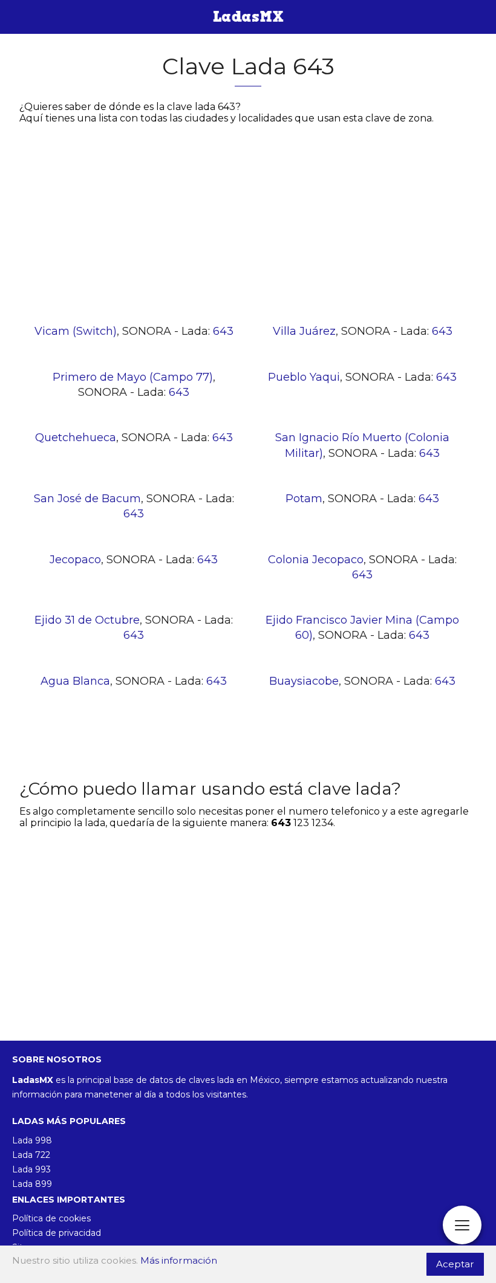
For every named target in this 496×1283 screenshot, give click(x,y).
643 (223, 331)
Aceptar (455, 1264)
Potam (304, 498)
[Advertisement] (248, 227)
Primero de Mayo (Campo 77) (133, 377)
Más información (178, 1260)
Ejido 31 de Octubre (87, 620)
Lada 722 (31, 1154)
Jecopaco (75, 559)
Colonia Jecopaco (316, 559)
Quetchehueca (75, 437)
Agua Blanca (75, 681)
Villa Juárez (304, 331)
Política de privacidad (56, 1232)
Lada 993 (31, 1169)
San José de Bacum (87, 498)
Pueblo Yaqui (304, 377)
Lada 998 (32, 1140)
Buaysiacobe (304, 681)
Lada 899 (32, 1183)
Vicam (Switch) (75, 331)
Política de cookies (51, 1218)
